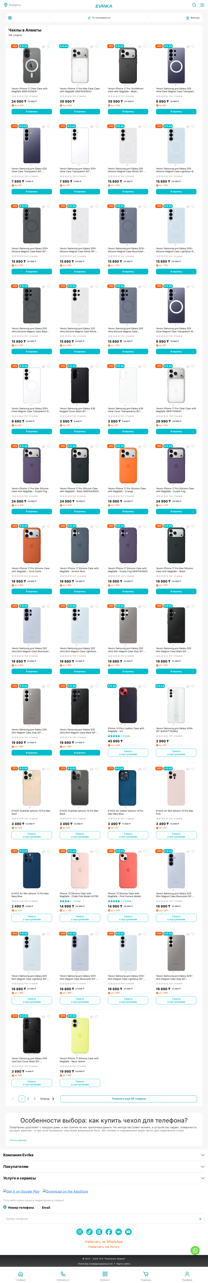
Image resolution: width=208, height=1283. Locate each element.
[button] (47, 1099)
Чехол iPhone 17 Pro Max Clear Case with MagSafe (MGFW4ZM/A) (80, 90)
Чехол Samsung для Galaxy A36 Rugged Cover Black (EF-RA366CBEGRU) (77, 410)
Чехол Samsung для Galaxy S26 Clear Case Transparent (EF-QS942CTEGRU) (29, 170)
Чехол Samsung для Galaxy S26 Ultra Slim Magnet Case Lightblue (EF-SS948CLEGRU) (78, 650)
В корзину (31, 111)
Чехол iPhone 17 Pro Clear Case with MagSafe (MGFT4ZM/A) (176, 410)
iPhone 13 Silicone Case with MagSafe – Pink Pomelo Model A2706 (124, 895)
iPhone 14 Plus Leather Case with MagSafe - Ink (126, 730)
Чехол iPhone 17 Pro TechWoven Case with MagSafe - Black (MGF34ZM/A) (126, 90)
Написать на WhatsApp (104, 1241)
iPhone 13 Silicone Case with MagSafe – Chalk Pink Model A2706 (79, 895)
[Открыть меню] (202, 5)
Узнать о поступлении (128, 753)
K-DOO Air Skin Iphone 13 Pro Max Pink (174, 812)
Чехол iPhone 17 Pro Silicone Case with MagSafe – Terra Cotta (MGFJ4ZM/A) (31, 570)
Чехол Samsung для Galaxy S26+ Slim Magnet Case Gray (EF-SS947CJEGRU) (174, 977)
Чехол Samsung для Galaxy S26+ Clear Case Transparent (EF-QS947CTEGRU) (78, 170)
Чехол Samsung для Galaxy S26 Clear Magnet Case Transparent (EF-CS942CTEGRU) (176, 330)
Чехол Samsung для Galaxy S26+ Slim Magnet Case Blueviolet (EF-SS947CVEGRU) (78, 977)
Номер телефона (21, 1207)
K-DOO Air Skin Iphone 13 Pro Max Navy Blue (30, 895)
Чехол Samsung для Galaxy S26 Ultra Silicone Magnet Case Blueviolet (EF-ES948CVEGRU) (125, 330)
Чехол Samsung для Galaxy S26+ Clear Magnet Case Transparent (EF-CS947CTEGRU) (31, 410)
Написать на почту (103, 1246)
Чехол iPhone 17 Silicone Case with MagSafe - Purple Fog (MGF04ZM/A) (128, 570)
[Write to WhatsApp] (195, 1250)
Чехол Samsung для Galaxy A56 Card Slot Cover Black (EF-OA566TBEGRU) (29, 1060)
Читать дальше (18, 1140)
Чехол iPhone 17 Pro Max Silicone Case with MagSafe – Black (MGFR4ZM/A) (174, 570)
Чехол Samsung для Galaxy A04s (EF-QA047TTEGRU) (174, 730)
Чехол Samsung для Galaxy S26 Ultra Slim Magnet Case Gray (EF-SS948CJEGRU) (126, 650)
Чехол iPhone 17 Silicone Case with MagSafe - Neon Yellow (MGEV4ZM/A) (79, 1060)
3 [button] (34, 1098)
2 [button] (28, 1098)
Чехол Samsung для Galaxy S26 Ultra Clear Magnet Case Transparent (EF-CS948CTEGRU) (176, 90)
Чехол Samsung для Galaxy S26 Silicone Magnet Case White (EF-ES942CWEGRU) (126, 170)
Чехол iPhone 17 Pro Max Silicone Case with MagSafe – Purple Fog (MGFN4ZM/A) (30, 490)
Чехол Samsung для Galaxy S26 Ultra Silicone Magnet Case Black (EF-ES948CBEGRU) (29, 330)
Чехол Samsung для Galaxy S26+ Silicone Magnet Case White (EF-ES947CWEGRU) (78, 250)
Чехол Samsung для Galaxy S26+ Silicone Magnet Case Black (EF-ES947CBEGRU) (30, 250)
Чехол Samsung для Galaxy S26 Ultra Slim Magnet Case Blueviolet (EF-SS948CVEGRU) (30, 650)
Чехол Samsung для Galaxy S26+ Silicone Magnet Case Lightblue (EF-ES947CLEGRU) (176, 250)
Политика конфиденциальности (95, 1263)
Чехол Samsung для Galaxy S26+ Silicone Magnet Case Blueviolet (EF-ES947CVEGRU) (126, 250)
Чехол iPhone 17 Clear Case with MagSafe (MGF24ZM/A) (30, 90)
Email (46, 1207)
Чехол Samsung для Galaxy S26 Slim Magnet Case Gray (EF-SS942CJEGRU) (29, 731)
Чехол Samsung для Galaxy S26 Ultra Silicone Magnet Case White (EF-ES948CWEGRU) (78, 330)
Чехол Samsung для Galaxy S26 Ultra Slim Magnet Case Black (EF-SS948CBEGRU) (78, 731)
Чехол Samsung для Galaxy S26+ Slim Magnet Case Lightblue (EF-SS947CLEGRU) (126, 977)
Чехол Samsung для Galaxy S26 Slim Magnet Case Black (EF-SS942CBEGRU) (173, 650)
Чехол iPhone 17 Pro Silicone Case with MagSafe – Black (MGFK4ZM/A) (79, 490)
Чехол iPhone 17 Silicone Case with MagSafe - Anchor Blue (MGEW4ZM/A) (79, 570)
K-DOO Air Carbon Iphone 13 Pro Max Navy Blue (125, 812)
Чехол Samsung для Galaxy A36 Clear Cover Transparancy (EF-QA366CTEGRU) (125, 410)
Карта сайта (123, 1263)
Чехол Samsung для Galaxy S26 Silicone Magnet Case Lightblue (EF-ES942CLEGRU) (176, 170)
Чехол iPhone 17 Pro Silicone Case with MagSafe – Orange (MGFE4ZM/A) (127, 490)
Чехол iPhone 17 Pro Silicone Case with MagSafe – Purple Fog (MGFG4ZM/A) (175, 490)
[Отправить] (200, 1218)
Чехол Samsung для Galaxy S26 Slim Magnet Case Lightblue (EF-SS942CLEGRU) (30, 977)
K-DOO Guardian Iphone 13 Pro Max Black (79, 812)
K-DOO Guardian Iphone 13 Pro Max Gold (31, 812)
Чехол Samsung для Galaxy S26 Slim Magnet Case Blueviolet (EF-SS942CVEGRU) (174, 895)
